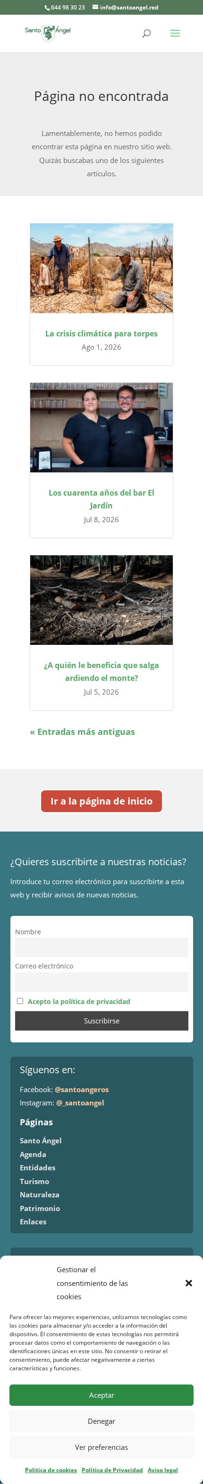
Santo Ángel (41, 1140)
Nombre (28, 932)
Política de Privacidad (112, 1470)
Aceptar (101, 1395)
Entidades (37, 1167)
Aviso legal (163, 1470)
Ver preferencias (101, 1447)
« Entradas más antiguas (82, 731)
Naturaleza (39, 1194)
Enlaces (33, 1221)
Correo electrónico (44, 966)
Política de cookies (51, 1470)
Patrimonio (40, 1208)
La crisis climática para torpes (101, 333)
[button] (189, 1283)
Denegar (101, 1421)
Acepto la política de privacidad (79, 1001)
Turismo (34, 1181)
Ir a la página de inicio (101, 801)
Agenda (33, 1154)
